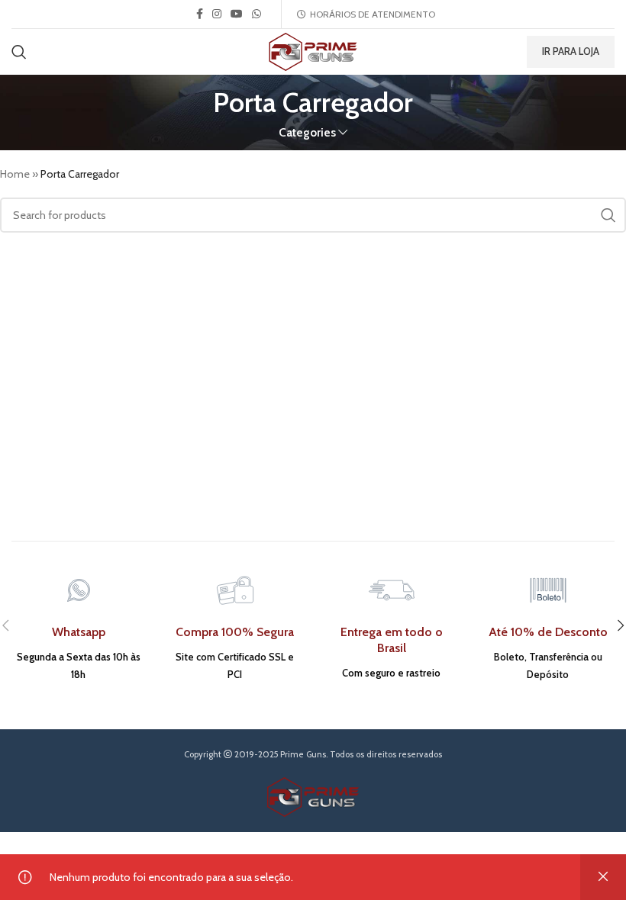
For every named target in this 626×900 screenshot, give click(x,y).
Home (15, 174)
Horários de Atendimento (372, 14)
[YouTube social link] (236, 14)
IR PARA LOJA (570, 51)
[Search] (19, 52)
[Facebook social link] (200, 14)
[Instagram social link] (217, 14)
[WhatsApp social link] (256, 14)
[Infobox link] (78, 625)
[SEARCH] (608, 215)
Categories (307, 132)
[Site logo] (313, 50)
